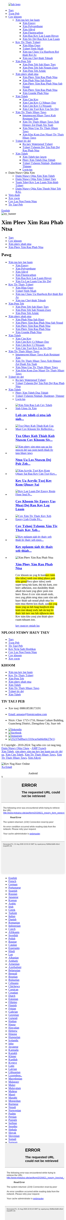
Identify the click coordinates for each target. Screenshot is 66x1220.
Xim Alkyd (29, 29)
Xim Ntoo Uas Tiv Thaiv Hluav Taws (36, 367)
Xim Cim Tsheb (14, 754)
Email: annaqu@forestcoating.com (27, 714)
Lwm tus (27, 169)
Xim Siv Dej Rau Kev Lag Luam (41, 39)
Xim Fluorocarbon (33, 32)
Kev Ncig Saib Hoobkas (22, 649)
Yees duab (14, 194)
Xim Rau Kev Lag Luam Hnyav (41, 35)
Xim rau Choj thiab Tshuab (38, 58)
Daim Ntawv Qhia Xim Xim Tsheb (35, 175)
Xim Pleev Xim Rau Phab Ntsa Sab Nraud (39, 322)
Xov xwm (14, 198)
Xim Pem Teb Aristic (34, 70)
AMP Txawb (39, 748)
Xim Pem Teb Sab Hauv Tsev (39, 64)
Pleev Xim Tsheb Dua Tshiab (39, 159)
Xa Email (6, 766)
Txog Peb (13, 13)
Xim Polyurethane (33, 26)
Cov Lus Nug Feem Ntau (22, 201)
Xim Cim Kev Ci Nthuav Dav (39, 102)
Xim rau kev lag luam (27, 19)
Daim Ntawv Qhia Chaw (15, 748)
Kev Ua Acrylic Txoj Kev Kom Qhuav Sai (33, 482)
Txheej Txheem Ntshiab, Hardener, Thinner (39, 395)
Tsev (11, 10)
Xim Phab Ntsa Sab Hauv (37, 80)
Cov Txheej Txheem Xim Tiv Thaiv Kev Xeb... (36, 528)
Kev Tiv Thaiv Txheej (27, 42)
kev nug (19, 625)
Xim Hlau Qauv (31, 45)
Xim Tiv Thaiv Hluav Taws (30, 112)
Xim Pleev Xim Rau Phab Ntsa (40, 77)
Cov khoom (15, 16)
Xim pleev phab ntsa (26, 74)
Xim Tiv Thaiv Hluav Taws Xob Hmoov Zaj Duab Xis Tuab (41, 123)
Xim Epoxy (29, 23)
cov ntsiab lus (32, 625)
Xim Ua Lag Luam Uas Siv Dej (33, 281)
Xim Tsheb (21, 96)
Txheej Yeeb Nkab (33, 48)
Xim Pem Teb (23, 61)
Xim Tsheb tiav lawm (34, 156)
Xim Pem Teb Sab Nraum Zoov (40, 67)
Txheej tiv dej (23, 140)
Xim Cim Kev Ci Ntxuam (37, 105)
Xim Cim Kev (30, 99)
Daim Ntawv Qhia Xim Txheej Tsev (35, 179)
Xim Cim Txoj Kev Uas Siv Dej (41, 109)
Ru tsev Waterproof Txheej (38, 144)
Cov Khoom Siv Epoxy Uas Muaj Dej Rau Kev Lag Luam (35, 505)
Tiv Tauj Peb (15, 204)
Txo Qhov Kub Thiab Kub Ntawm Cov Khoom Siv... (35, 438)
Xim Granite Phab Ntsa (36, 93)
